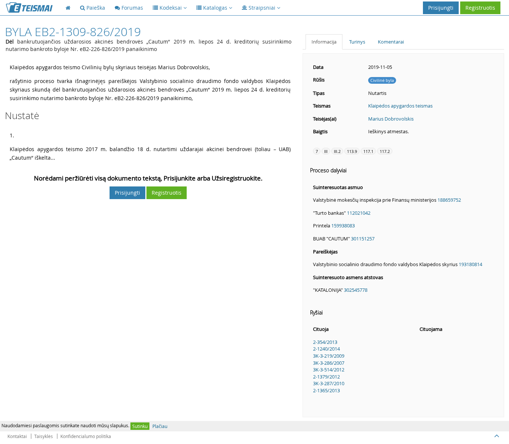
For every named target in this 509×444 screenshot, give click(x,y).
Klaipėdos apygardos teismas (400, 105)
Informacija (324, 41)
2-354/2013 (325, 342)
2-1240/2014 (326, 348)
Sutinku (140, 426)
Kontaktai (17, 436)
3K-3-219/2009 (328, 355)
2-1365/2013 (326, 390)
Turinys (357, 41)
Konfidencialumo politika (85, 436)
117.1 (368, 151)
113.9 (352, 151)
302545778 (355, 290)
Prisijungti (440, 7)
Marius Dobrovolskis (391, 118)
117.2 (385, 151)
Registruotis (480, 7)
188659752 (449, 200)
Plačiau (159, 426)
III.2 (337, 151)
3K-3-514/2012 (328, 369)
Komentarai (391, 41)
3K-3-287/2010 (328, 383)
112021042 (358, 213)
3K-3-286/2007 (328, 363)
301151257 (362, 238)
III (326, 151)
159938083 (343, 225)
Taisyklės (43, 436)
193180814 (470, 264)
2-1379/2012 (326, 376)
